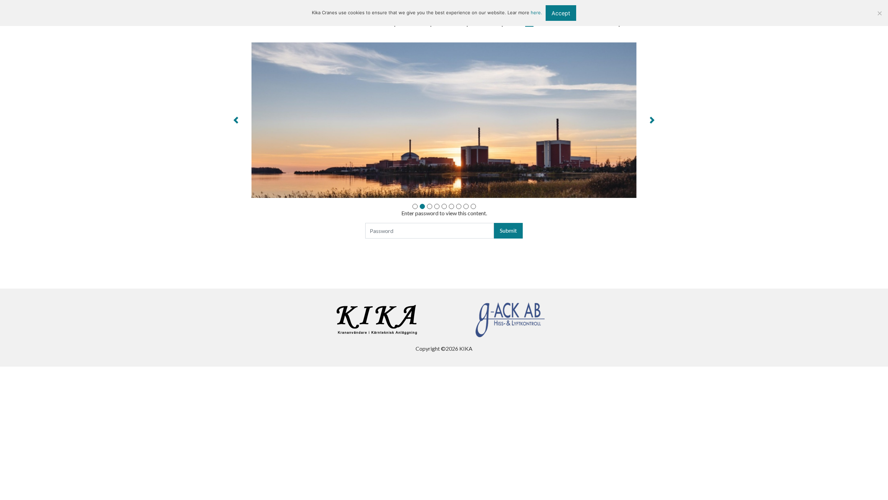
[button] (236, 120)
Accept (561, 13)
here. (536, 12)
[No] (879, 13)
